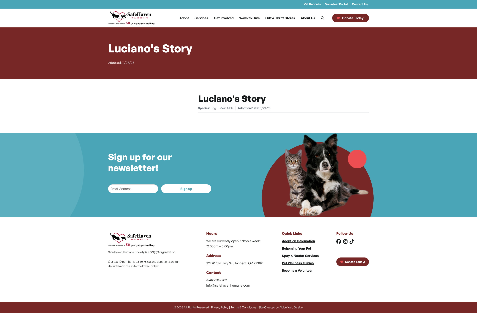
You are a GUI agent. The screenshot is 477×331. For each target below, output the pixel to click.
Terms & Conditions (243, 307)
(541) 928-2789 (216, 280)
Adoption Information (298, 241)
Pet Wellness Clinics (298, 263)
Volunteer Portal (336, 4)
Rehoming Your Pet (296, 248)
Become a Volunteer (297, 270)
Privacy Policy (219, 307)
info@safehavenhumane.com (228, 285)
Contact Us (360, 4)
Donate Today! (355, 262)
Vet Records (312, 4)
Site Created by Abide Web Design (280, 307)
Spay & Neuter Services (300, 256)
